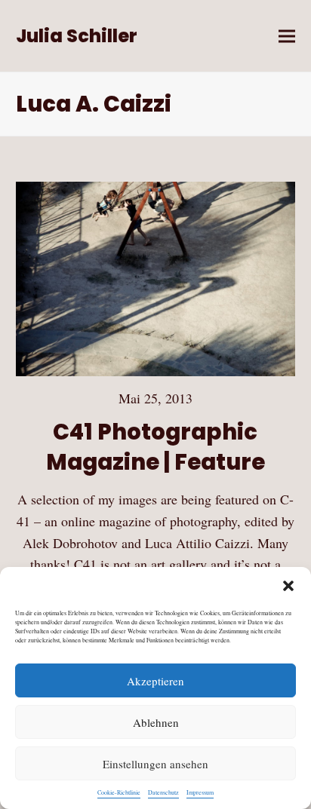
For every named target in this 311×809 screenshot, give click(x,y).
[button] (288, 585)
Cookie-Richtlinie (118, 792)
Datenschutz (163, 792)
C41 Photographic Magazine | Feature (155, 446)
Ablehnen (156, 722)
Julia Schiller (76, 35)
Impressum (200, 792)
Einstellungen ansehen (155, 763)
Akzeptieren (155, 680)
